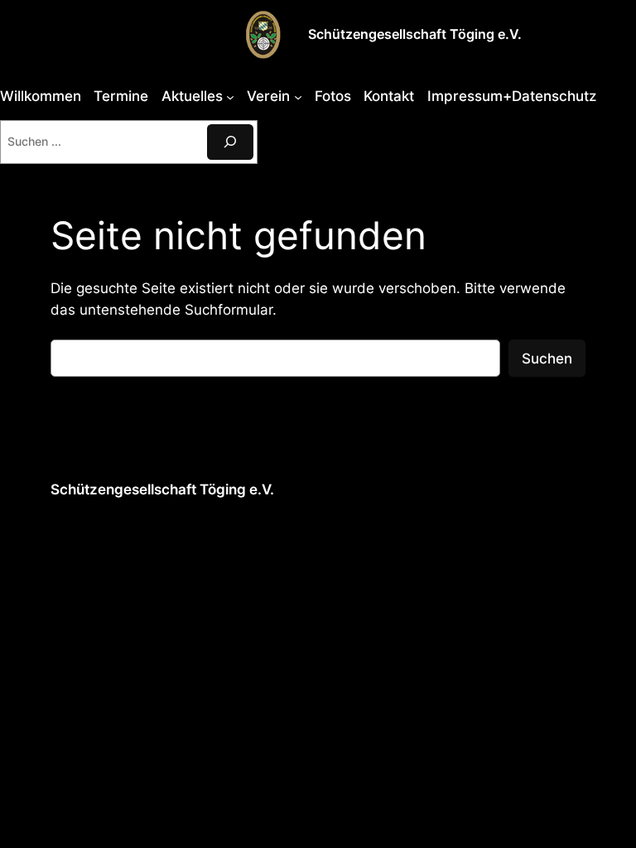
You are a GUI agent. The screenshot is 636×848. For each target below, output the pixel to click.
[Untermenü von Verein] (298, 96)
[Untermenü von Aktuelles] (230, 96)
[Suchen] (230, 142)
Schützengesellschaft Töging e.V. (415, 34)
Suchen (547, 358)
